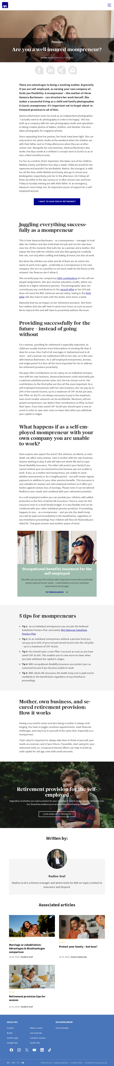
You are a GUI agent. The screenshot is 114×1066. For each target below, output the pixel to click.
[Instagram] (19, 1049)
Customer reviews (37, 1038)
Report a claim (36, 1028)
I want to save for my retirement (57, 201)
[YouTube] (35, 1049)
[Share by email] (72, 70)
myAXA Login (12, 1038)
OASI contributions (67, 278)
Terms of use (46, 1062)
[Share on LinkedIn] (50, 70)
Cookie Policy (77, 1062)
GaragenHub (12, 1043)
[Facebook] (12, 1049)
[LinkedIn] (42, 1049)
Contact (10, 1028)
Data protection (61, 1062)
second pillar (67, 289)
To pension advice (54, 592)
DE (8, 1062)
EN (23, 1062)
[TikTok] (50, 1049)
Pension (57, 42)
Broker (10, 1033)
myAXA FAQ (35, 1043)
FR (13, 1062)
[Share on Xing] (61, 70)
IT (18, 1062)
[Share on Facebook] (39, 70)
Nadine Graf (56, 57)
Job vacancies (36, 1033)
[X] (27, 1049)
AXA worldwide (62, 1028)
